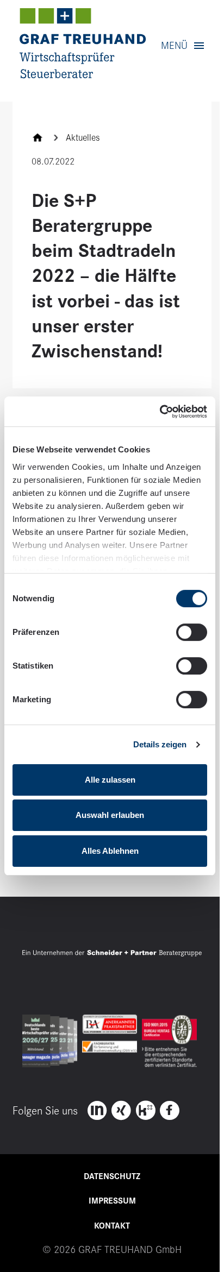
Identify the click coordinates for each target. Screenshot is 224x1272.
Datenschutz (112, 1176)
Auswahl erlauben (110, 815)
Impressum (112, 1201)
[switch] (191, 632)
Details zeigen (159, 744)
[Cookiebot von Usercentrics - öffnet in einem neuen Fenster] (159, 411)
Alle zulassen (110, 779)
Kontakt (112, 1226)
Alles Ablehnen (110, 850)
